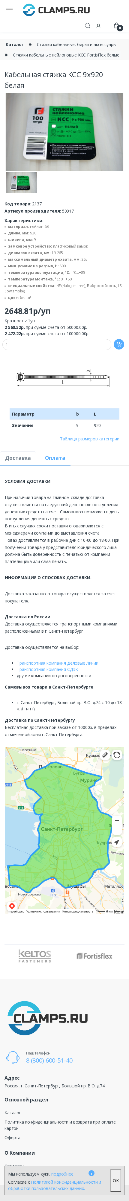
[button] (87, 25)
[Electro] (56, 9)
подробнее (62, 1174)
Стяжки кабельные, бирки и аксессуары (76, 44)
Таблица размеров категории (89, 439)
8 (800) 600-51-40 (49, 1060)
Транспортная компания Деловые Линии (57, 663)
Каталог (15, 44)
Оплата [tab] (55, 457)
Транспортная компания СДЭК (47, 669)
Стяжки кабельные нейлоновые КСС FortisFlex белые (66, 55)
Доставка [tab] (18, 457)
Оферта (12, 1137)
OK (116, 1180)
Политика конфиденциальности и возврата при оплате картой (60, 1125)
